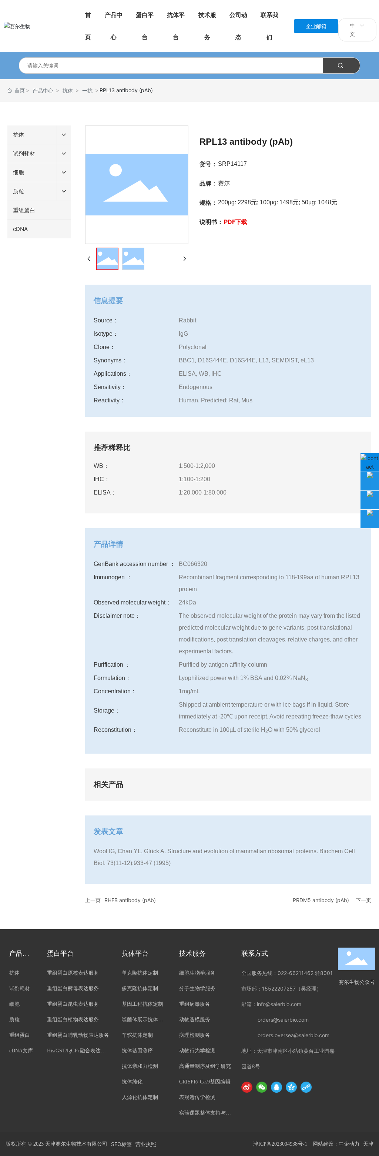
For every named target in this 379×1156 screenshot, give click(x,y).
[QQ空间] (291, 1087)
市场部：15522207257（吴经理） (281, 988)
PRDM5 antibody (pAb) (321, 900)
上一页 (93, 900)
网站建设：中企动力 (336, 1144)
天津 (368, 1144)
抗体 (68, 90)
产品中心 (43, 90)
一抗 (87, 90)
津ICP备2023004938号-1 (280, 1144)
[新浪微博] (246, 1087)
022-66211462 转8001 (305, 973)
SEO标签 (121, 1144)
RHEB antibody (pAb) (130, 900)
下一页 (363, 900)
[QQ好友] (276, 1087)
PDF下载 (235, 221)
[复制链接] (306, 1087)
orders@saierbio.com (283, 1019)
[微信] (261, 1087)
